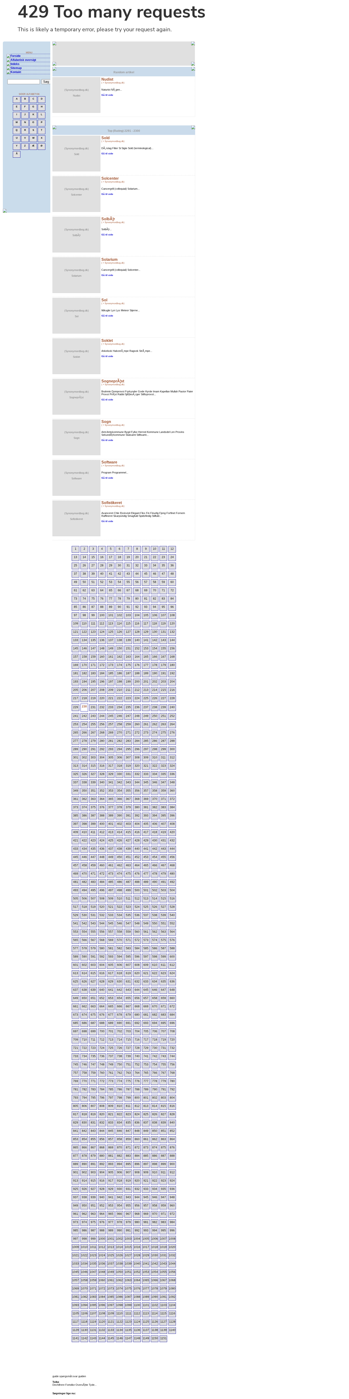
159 (93, 656)
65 (110, 590)
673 (75, 1014)
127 (128, 631)
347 (163, 782)
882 (119, 1155)
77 (110, 598)
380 (137, 807)
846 (119, 1131)
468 (172, 865)
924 (172, 1180)
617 (110, 973)
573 (145, 940)
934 (154, 1189)
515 (163, 898)
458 (84, 865)
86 (84, 607)
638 (84, 989)
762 (119, 1072)
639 (93, 989)
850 (154, 1131)
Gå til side (107, 95)
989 (110, 1230)
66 (119, 590)
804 (172, 1097)
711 (93, 1039)
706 (154, 1031)
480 (172, 873)
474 (119, 873)
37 (75, 573)
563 (163, 931)
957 (145, 1205)
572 (137, 940)
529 (75, 915)
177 (145, 665)
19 (128, 557)
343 (128, 782)
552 (172, 923)
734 (84, 1056)
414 (119, 832)
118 (154, 623)
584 (137, 948)
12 (172, 548)
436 (101, 848)
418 (154, 832)
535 (128, 915)
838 (154, 1122)
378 (119, 807)
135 (93, 640)
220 (101, 698)
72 (172, 590)
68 (137, 590)
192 (172, 673)
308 (137, 757)
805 (75, 1106)
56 (137, 582)
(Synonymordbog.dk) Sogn (76, 435)
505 (75, 898)
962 (84, 1214)
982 (154, 1222)
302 (84, 757)
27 (93, 565)
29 (110, 565)
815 (163, 1106)
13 (75, 557)
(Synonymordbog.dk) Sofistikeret (76, 516)
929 (110, 1189)
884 (137, 1155)
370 (154, 799)
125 (110, 631)
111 (93, 623)
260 (137, 724)
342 (119, 782)
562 (154, 931)
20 (137, 557)
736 (101, 1056)
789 (145, 1089)
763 (128, 1072)
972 (172, 1214)
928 (101, 1189)
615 (93, 973)
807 (93, 1106)
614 (84, 973)
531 (93, 915)
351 (93, 790)
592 (101, 956)
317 (110, 765)
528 (172, 906)
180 (172, 665)
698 (84, 1031)
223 (128, 698)
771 (93, 1081)
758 (84, 1072)
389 (110, 815)
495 (93, 890)
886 (154, 1155)
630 (119, 981)
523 (128, 906)
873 (145, 1147)
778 (154, 1081)
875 (163, 1147)
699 (93, 1031)
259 (128, 724)
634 (154, 981)
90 (119, 607)
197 (110, 681)
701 (110, 1031)
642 (119, 989)
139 (128, 640)
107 (163, 615)
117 (145, 623)
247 (128, 716)
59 (163, 582)
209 (110, 690)
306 (119, 757)
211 (128, 690)
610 (154, 965)
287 (163, 741)
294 (119, 749)
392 (137, 815)
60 (172, 582)
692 (137, 1023)
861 (145, 1139)
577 (75, 948)
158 (84, 656)
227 (163, 698)
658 (154, 998)
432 (172, 840)
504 (172, 890)
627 (93, 981)
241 (75, 716)
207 (93, 690)
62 (84, 590)
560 (137, 931)
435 (93, 848)
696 (172, 1023)
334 (154, 774)
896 (137, 1164)
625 (75, 981)
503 (163, 890)
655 (128, 998)
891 (93, 1164)
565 (75, 940)
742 (154, 1056)
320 (137, 765)
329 (110, 774)
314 (84, 765)
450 (119, 857)
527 (163, 906)
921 (145, 1180)
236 (137, 707)
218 (84, 698)
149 (110, 648)
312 (172, 757)
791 (163, 1089)
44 (137, 573)
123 (93, 631)
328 (101, 774)
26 (84, 565)
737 (110, 1056)
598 (154, 956)
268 (101, 732)
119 (163, 623)
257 (110, 724)
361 (75, 799)
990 (119, 1230)
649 (75, 998)
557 (110, 931)
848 (137, 1131)
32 (137, 565)
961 (75, 1214)
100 (101, 615)
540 (172, 915)
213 (145, 690)
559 (128, 931)
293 (110, 749)
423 (93, 840)
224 (137, 698)
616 (101, 973)
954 (119, 1205)
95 (163, 607)
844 (101, 1131)
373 (75, 807)
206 (84, 690)
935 (163, 1189)
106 (154, 615)
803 (163, 1097)
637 (75, 989)
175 (128, 665)
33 (145, 565)
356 (137, 790)
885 (145, 1155)
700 (101, 1031)
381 (145, 807)
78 (119, 598)
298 (154, 749)
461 (110, 865)
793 (75, 1097)
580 (101, 948)
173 (110, 665)
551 (163, 923)
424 (101, 840)
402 (119, 824)
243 (93, 716)
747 (93, 1064)
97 (75, 615)
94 (154, 607)
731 (163, 1048)
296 (137, 749)
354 (119, 790)
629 (110, 981)
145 (75, 648)
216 (172, 690)
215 (163, 690)
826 (154, 1114)
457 (75, 865)
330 (119, 774)
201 (145, 681)
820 (101, 1114)
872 (137, 1147)
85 (75, 607)
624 (172, 973)
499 (128, 890)
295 (128, 749)
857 (110, 1139)
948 (172, 1197)
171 (93, 665)
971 (163, 1214)
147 (93, 648)
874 (154, 1147)
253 (75, 724)
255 (93, 724)
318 (119, 765)
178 (154, 665)
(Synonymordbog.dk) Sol (76, 313)
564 (172, 931)
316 (101, 765)
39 (93, 573)
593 (110, 956)
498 (119, 890)
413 (110, 832)
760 (101, 1072)
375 (93, 807)
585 (145, 948)
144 (172, 640)
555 (93, 931)
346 (154, 782)
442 (154, 848)
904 (101, 1172)
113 (110, 623)
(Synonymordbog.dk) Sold (76, 151)
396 (172, 815)
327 (93, 774)
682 (154, 1014)
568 (101, 940)
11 (163, 548)
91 (128, 607)
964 (101, 1214)
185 (110, 673)
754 (154, 1064)
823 (128, 1114)
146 (84, 648)
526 (154, 906)
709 (75, 1039)
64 (102, 590)
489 (145, 882)
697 (75, 1031)
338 (84, 782)
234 (119, 707)
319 (128, 765)
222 (119, 698)
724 (101, 1048)
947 (163, 1197)
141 (145, 640)
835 (128, 1122)
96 (172, 607)
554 (84, 931)
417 (145, 832)
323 (163, 765)
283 (128, 741)
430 (154, 840)
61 (75, 590)
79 (128, 598)
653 (110, 998)
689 (110, 1023)
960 (172, 1205)
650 (84, 998)
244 (101, 716)
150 (119, 648)
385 (75, 815)
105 (145, 615)
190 (154, 673)
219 (93, 698)
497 (110, 890)
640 (101, 989)
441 (145, 848)
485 (110, 882)
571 (128, 940)
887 (163, 1155)
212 (137, 690)
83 (163, 598)
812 (137, 1106)
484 (101, 882)
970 (154, 1214)
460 (101, 865)
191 (163, 673)
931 (128, 1189)
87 (93, 607)
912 (172, 1172)
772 (101, 1081)
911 (163, 1172)
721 (75, 1048)
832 (101, 1122)
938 (84, 1197)
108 (172, 615)
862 (154, 1139)
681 (145, 1014)
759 (93, 1072)
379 (128, 807)
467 (163, 865)
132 (172, 631)
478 (154, 873)
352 (101, 790)
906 (119, 1172)
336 (172, 774)
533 (110, 915)
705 (145, 1031)
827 (163, 1114)
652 (101, 998)
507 (93, 898)
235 (128, 707)
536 (137, 915)
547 (128, 923)
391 (128, 815)
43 (128, 573)
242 (84, 716)
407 (163, 824)
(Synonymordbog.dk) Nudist (76, 92)
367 (128, 799)
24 (172, 557)
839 (163, 1122)
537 (145, 915)
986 (84, 1230)
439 (128, 848)
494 (84, 890)
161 (110, 656)
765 (145, 1072)
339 (93, 782)
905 (110, 1172)
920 (137, 1180)
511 (128, 898)
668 (137, 1006)
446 (84, 857)
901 (75, 1172)
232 (101, 707)
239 (163, 707)
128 (137, 631)
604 (101, 965)
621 (145, 973)
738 (119, 1056)
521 (110, 906)
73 (75, 598)
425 (110, 840)
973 (75, 1222)
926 (84, 1189)
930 (119, 1189)
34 (154, 565)
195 (93, 681)
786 (119, 1089)
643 (128, 989)
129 (145, 631)
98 (84, 615)
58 (154, 582)
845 (110, 1131)
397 (75, 824)
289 (75, 749)
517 (75, 906)
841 (75, 1131)
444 (172, 848)
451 (128, 857)
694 (154, 1023)
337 (75, 782)
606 (119, 965)
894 (119, 1164)
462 (119, 865)
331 (128, 774)
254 (84, 724)
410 (84, 832)
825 (145, 1114)
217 (75, 698)
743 (163, 1056)
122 (84, 631)
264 (172, 724)
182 (84, 673)
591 (93, 956)
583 (128, 948)
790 (154, 1089)
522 (119, 906)
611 (163, 965)
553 (75, 931)
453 (145, 857)
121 (75, 631)
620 (137, 973)
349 (75, 790)
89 (110, 607)
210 (119, 690)
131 (163, 631)
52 (102, 582)
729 (145, 1048)
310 (154, 757)
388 (101, 815)
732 (172, 1048)
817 (75, 1114)
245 (110, 716)
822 (119, 1114)
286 (154, 741)
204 (172, 681)
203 (163, 681)
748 (101, 1064)
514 (154, 898)
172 (101, 665)
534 (119, 915)
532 (101, 915)
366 (119, 799)
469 (75, 873)
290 (84, 749)
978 (119, 1222)
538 (154, 915)
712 (101, 1039)
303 (93, 757)
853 (75, 1139)
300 (172, 749)
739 (128, 1056)
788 (137, 1089)
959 (163, 1205)
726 (119, 1048)
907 (128, 1172)
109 (75, 623)
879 (93, 1155)
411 (93, 832)
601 (75, 965)
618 (119, 973)
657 (145, 998)
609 (145, 965)
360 (172, 790)
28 (102, 565)
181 (75, 673)
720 (172, 1039)
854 (84, 1139)
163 (128, 656)
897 (145, 1164)
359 (163, 790)
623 (163, 973)
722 (84, 1048)
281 (110, 741)
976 (101, 1222)
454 (154, 857)
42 (119, 573)
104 (137, 615)
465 (145, 865)
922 (154, 1180)
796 (101, 1097)
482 (84, 882)
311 (163, 757)
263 (163, 724)
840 (172, 1122)
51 (93, 582)
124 (101, 631)
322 (154, 765)
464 (137, 865)
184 (101, 673)
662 (84, 1006)
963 (93, 1214)
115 (128, 623)
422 (84, 840)
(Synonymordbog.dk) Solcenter (76, 192)
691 (128, 1023)
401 (110, 824)
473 (110, 873)
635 (163, 981)
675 (93, 1014)
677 (110, 1014)
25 (75, 565)
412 (101, 832)
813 (145, 1106)
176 (137, 665)
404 (137, 824)
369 (145, 799)
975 (93, 1222)
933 (145, 1189)
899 (163, 1164)
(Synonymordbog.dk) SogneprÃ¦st (76, 394)
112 (101, 623)
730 (154, 1048)
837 (145, 1122)
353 (110, 790)
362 (84, 799)
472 (101, 873)
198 (119, 681)
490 (154, 882)
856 (101, 1139)
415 (128, 832)
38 (84, 573)
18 (119, 557)
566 (84, 940)
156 (172, 648)
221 (110, 698)
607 (128, 965)
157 (75, 656)
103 (128, 615)
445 (75, 857)
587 (163, 948)
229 (75, 707)
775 (128, 1081)
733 (75, 1056)
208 (101, 690)
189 (145, 673)
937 (75, 1197)
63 (93, 590)
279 (93, 741)
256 (101, 724)
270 (119, 732)
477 (145, 873)
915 (93, 1180)
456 (172, 857)
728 (137, 1048)
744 (172, 1056)
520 (101, 906)
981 (145, 1222)
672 (172, 1006)
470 (84, 873)
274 (154, 732)
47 (163, 573)
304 (101, 757)
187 (128, 673)
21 (145, 557)
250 (154, 716)
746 (84, 1064)
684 (172, 1014)
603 (93, 965)
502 (154, 890)
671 (163, 1006)
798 (119, 1097)
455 (163, 857)
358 (154, 790)
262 (154, 724)
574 (154, 940)
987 (93, 1230)
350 (84, 790)
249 (145, 716)
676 (101, 1014)
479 (163, 873)
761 (110, 1072)
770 (84, 1081)
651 (93, 998)
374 (84, 807)
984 (172, 1222)
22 (154, 557)
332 (137, 774)
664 (101, 1006)
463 (128, 865)
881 (110, 1155)
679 (128, 1014)
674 (84, 1014)
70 (154, 590)
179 (163, 665)
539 (163, 915)
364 (101, 799)
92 (137, 607)
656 (137, 998)
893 (110, 1164)
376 (101, 807)
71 (163, 590)
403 (128, 824)
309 (145, 757)
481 (75, 882)
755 (163, 1064)
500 (137, 890)
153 (145, 648)
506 (84, 898)
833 (110, 1122)
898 (154, 1164)
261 (145, 724)
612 (172, 965)
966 (119, 1214)
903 (93, 1172)
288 (172, 741)
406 (154, 824)
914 (84, 1180)
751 (128, 1064)
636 (172, 981)
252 (172, 716)
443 (163, 848)
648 (172, 989)
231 (93, 707)
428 (137, 840)
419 (163, 832)
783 (93, 1089)
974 (84, 1222)
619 (128, 973)
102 (119, 615)
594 (119, 956)
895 (128, 1164)
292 (101, 749)
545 (110, 923)
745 (75, 1064)
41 (110, 573)
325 (75, 774)
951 (93, 1205)
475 (128, 873)
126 (119, 631)
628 (101, 981)
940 (101, 1197)
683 (163, 1014)
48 (172, 573)
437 (110, 848)
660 (172, 998)
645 (145, 989)
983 (163, 1222)
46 (154, 573)
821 (110, 1114)
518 (84, 906)
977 (110, 1222)
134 (84, 640)
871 (128, 1147)
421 (75, 840)
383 (163, 807)
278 (84, 741)
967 (128, 1214)
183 (93, 673)
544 (101, 923)
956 (137, 1205)
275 (163, 732)
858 (119, 1139)
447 (93, 857)
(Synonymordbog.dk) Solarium (76, 273)
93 (145, 607)
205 (75, 690)
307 (128, 757)
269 (110, 732)
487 (128, 882)
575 (163, 940)
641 (110, 989)
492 (172, 882)
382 (154, 807)
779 (163, 1081)
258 (119, 724)
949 (75, 1205)
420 (172, 832)
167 (163, 656)
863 (163, 1139)
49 (75, 582)
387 (93, 815)
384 (172, 807)
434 (84, 848)
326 (84, 774)
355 (128, 790)
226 (154, 698)
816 (172, 1106)
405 (145, 824)
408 (172, 824)
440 (137, 848)
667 (128, 1006)
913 (75, 1180)
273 (145, 732)
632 (137, 981)
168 (172, 656)
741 (145, 1056)
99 (93, 615)
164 (137, 656)
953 (110, 1205)
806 (84, 1106)
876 (172, 1147)
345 (145, 782)
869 (110, 1147)
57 (145, 582)
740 (137, 1056)
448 (101, 857)
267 (93, 732)
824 (137, 1114)
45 (145, 573)
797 (110, 1097)
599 (163, 956)
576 (172, 940)
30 (119, 565)
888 (172, 1155)
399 (93, 824)
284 (137, 741)
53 (110, 582)
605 (110, 965)
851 (163, 1131)
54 (119, 582)
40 (102, 573)
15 (93, 557)
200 (137, 681)
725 (110, 1048)
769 (75, 1081)
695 (163, 1023)
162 (119, 656)
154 (154, 648)
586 (154, 948)
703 (128, 1031)
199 (128, 681)
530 (84, 915)
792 (172, 1089)
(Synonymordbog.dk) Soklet (76, 354)
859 (128, 1139)
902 (84, 1172)
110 (84, 623)
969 (145, 1214)
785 (110, 1089)
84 (172, 598)
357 (145, 790)
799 (128, 1097)
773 (110, 1081)
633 (145, 981)
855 (93, 1139)
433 (75, 848)
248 (137, 716)
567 (93, 940)
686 (84, 1023)
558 (119, 931)
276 (172, 732)
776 (137, 1081)
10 (154, 548)
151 (128, 648)
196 (101, 681)
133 (75, 640)
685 (75, 1023)
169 (75, 665)
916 (101, 1180)
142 (154, 640)
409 (75, 832)
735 (93, 1056)
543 (93, 923)
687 (93, 1023)
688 (101, 1023)
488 (137, 882)
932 (137, 1189)
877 (75, 1155)
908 (137, 1172)
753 (145, 1064)
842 (84, 1131)
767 (163, 1072)
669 (145, 1006)
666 (119, 1006)
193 (75, 681)
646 (154, 989)
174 (119, 665)
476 (137, 873)
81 (145, 598)
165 (145, 656)
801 (145, 1097)
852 (172, 1131)
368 (137, 799)
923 (163, 1180)
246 (119, 716)
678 (119, 1014)
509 (110, 898)
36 (172, 565)
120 (172, 623)
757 (75, 1072)
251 (163, 716)
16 (102, 557)
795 (93, 1097)
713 (110, 1039)
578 (84, 948)
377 (110, 807)
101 (110, 615)
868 (101, 1147)
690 (119, 1023)
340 (101, 782)
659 (163, 998)
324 (172, 765)
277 (75, 741)
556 (101, 931)
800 (137, 1097)
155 (163, 648)
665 (110, 1006)
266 (84, 732)
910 (154, 1172)
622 (154, 973)
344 (137, 782)
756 (172, 1064)
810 (119, 1106)
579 (93, 948)
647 (163, 989)
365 (110, 799)
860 (137, 1139)
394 (154, 815)
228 (172, 698)
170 (84, 665)
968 (137, 1214)
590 (84, 956)
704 (137, 1031)
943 (128, 1197)
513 (145, 898)
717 (145, 1039)
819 (93, 1114)
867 (93, 1147)
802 (154, 1097)
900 (172, 1164)
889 (75, 1164)
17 (110, 557)
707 (163, 1031)
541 (75, 923)
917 (110, 1180)
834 (119, 1122)
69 (145, 590)
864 (172, 1139)
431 (163, 840)
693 (145, 1023)
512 (137, 898)
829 (75, 1122)
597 (145, 956)
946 (154, 1197)
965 (110, 1214)
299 (163, 749)
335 (163, 774)
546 (119, 923)
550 (154, 923)
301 (75, 757)
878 (84, 1155)
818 (84, 1114)
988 (101, 1230)
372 (172, 799)
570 (119, 940)
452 (137, 857)
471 (93, 873)
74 (84, 598)
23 (163, 557)
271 (128, 732)
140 (137, 640)
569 (110, 940)
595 (128, 956)
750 (119, 1064)
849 (145, 1131)
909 (145, 1172)
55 (128, 582)
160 (101, 656)
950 (84, 1205)
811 (128, 1106)
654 (119, 998)
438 (119, 848)
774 (119, 1081)
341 (110, 782)
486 (119, 882)
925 (75, 1189)
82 (154, 598)
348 (172, 782)
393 (145, 815)
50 (84, 582)
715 (128, 1039)
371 (163, 799)
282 (119, 741)
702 (119, 1031)
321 (145, 765)
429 (145, 840)
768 (172, 1072)
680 (137, 1014)
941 (110, 1197)
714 (119, 1039)
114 (119, 623)
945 (145, 1197)
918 (119, 1180)
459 (93, 865)
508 (101, 898)
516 (172, 898)
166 (154, 656)
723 (93, 1048)
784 (101, 1089)
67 (128, 590)
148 (101, 648)
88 (102, 607)
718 (154, 1039)
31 (128, 565)
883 (128, 1155)
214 (154, 690)
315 (93, 765)
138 (119, 640)
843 (93, 1131)
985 (75, 1230)
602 (84, 965)
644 (137, 989)
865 (75, 1147)
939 (93, 1197)
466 (154, 865)
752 (137, 1064)
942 (119, 1197)
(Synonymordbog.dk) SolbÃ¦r (76, 232)
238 (154, 707)
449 (110, 857)
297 (145, 749)
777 (145, 1081)
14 (84, 557)
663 (93, 1006)
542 (84, 923)
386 (84, 815)
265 (75, 732)
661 (75, 1006)
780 (172, 1081)
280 (101, 741)
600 (172, 956)
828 (172, 1114)
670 (154, 1006)
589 (75, 956)
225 (145, 698)
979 (128, 1222)
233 (110, 707)
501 (145, 890)
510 (119, 898)
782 (84, 1089)
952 (101, 1205)
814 (154, 1106)
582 (119, 948)
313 (75, 765)
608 (137, 965)
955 (128, 1205)
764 (137, 1072)
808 (101, 1106)
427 (128, 840)
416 (137, 832)
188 (137, 673)
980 (137, 1222)
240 (172, 707)
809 (110, 1106)
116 (137, 623)
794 (84, 1097)
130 (154, 631)
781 (75, 1089)
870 (119, 1147)
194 (84, 681)
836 (137, 1122)
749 (110, 1064)
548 (137, 923)
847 (128, 1131)
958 (154, 1205)
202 (154, 681)
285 (145, 741)
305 (110, 757)
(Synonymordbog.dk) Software (76, 475)
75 (93, 598)
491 (163, 882)
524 (137, 906)
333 (145, 774)
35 (163, 565)
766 (154, 1072)
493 (75, 890)
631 (128, 981)
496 (101, 890)
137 (110, 640)
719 (163, 1039)
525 (145, 906)
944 (137, 1197)
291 (93, 749)
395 (163, 815)
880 (101, 1155)
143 (163, 640)
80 (137, 598)
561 (145, 931)
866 (84, 1147)
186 (119, 673)
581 (110, 948)
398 (84, 824)
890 (84, 1164)
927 (93, 1189)
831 (93, 1122)
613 (75, 973)
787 (128, 1089)
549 (145, 923)
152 (137, 648)
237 (145, 707)
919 (128, 1180)
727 (128, 1048)
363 (93, 799)
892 (101, 1164)
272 (137, 732)
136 (101, 640)
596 (137, 956)
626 (84, 981)
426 (119, 840)
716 (137, 1039)
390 (119, 815)
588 (172, 948)
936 (172, 1189)
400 (101, 824)
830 (84, 1122)
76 (102, 598)
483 (93, 882)
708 (172, 1031)
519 (93, 906)
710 (84, 1039)
